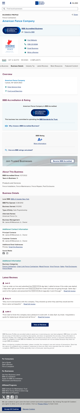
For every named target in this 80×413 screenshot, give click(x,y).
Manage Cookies (29, 409)
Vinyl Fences (54, 266)
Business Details (17, 66)
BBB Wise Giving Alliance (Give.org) (15, 391)
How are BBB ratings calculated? (20, 150)
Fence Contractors (9, 266)
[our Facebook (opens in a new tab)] (12, 398)
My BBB (75, 3)
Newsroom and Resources (11, 380)
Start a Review (7, 364)
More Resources (56, 66)
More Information (40, 143)
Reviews (24, 60)
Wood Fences (44, 266)
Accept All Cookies (11, 409)
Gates (62, 266)
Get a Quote (13, 60)
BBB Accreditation (8, 376)
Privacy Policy (43, 404)
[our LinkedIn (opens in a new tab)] (8, 398)
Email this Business (16, 247)
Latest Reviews (42, 66)
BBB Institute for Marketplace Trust (14, 389)
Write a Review (32, 52)
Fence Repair (7, 268)
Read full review (70, 291)
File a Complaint (8, 366)
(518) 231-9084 (32, 44)
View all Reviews (40, 325)
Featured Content (71, 66)
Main (4, 60)
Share (76, 14)
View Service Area (14, 87)
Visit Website (32, 40)
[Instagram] (7, 253)
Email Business (32, 48)
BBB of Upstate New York (20, 199)
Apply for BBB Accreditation (12, 378)
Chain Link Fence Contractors (27, 266)
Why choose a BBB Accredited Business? (24, 126)
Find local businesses (14, 8)
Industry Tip (30, 66)
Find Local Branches (15, 91)
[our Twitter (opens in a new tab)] (3, 398)
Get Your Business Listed (11, 374)
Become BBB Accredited (62, 161)
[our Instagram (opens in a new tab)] (16, 398)
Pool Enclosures (71, 266)
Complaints (35, 60)
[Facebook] (3, 253)
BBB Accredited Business (32, 29)
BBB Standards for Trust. (48, 119)
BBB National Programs (10, 393)
